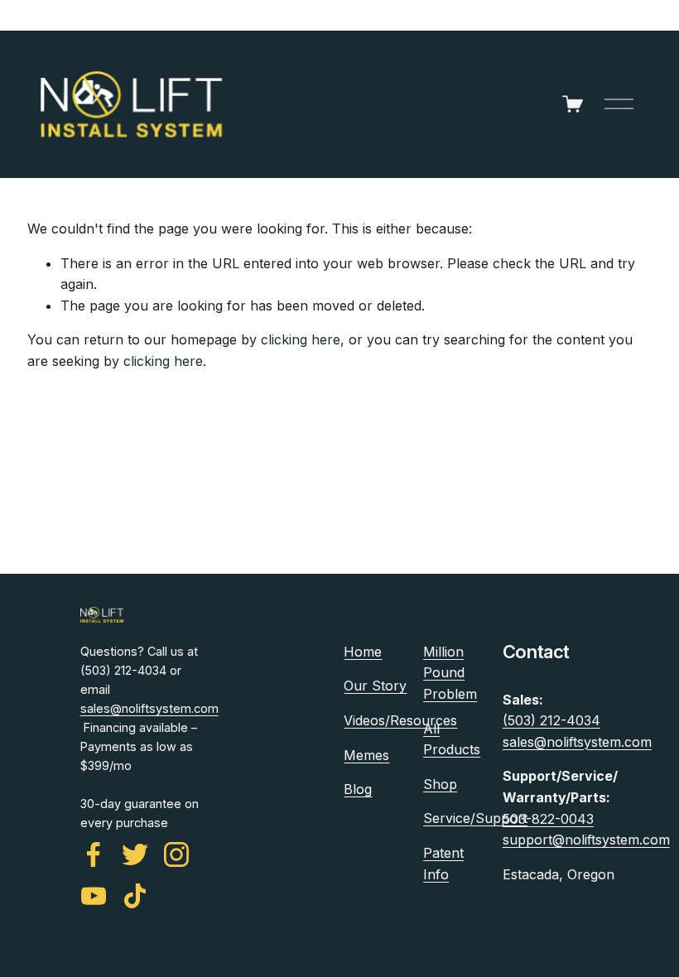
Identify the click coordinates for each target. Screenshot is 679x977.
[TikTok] (135, 896)
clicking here (300, 339)
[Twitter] (135, 854)
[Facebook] (93, 854)
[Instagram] (176, 854)
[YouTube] (93, 896)
